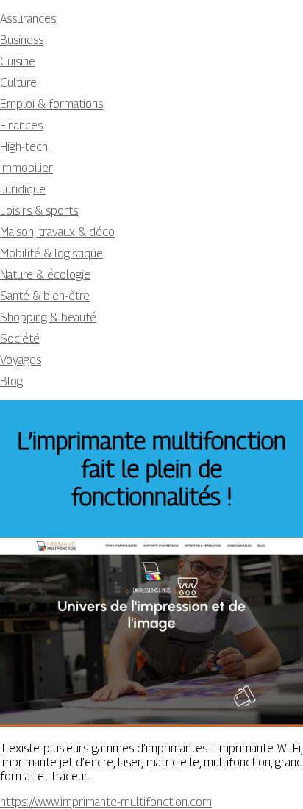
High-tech (24, 147)
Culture (18, 83)
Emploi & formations (51, 104)
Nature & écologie (45, 275)
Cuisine (17, 61)
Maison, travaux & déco (57, 232)
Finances (21, 125)
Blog (11, 381)
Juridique (23, 189)
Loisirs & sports (39, 211)
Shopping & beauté (48, 317)
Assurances (28, 19)
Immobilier (26, 168)
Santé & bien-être (45, 296)
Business (21, 40)
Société (20, 339)
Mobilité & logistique (51, 253)
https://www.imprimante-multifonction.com (106, 802)
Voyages (20, 360)
